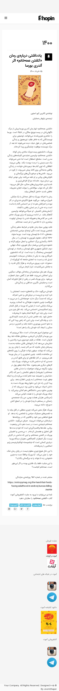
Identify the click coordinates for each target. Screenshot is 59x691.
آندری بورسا (14, 505)
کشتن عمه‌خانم (40, 498)
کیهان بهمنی (37, 505)
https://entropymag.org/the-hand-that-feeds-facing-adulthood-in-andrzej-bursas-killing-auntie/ (30, 486)
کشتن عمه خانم (25, 505)
